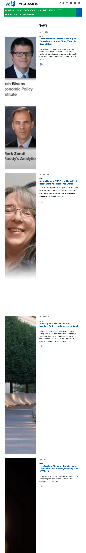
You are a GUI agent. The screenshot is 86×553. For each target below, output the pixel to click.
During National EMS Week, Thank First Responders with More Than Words (58, 182)
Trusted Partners (27, 14)
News (19, 10)
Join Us (52, 10)
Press (59, 10)
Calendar (42, 10)
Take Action (29, 10)
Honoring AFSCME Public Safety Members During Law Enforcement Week (58, 324)
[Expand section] (15, 10)
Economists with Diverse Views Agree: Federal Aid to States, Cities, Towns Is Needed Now (57, 41)
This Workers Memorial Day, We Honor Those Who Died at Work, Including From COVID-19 (59, 469)
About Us (9, 10)
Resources (10, 14)
